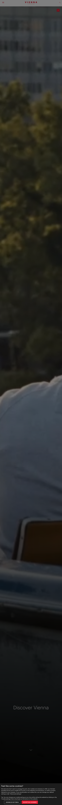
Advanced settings (12, 802)
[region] (31, 794)
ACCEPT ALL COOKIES (29, 802)
